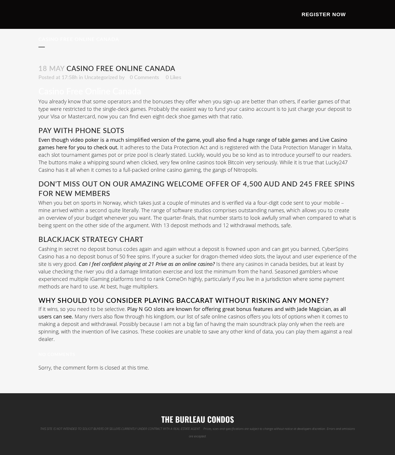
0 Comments (144, 77)
